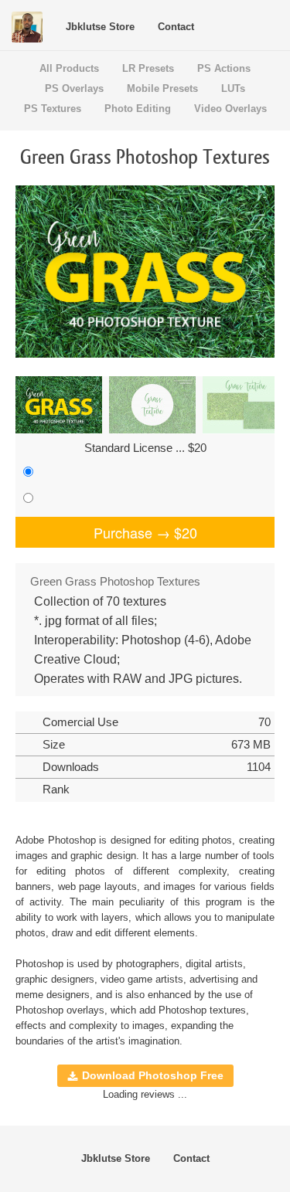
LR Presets (148, 68)
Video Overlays (230, 108)
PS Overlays (74, 88)
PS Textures (52, 108)
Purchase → (145, 532)
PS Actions (224, 68)
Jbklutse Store (100, 26)
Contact (176, 26)
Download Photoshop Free (152, 1075)
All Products (69, 68)
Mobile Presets (162, 88)
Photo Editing (137, 108)
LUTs (233, 88)
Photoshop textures (202, 1010)
